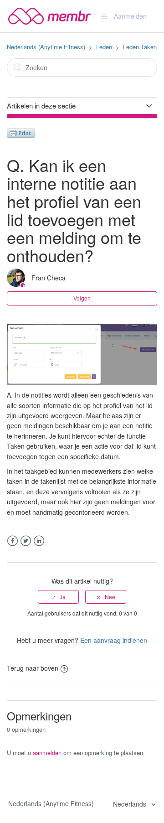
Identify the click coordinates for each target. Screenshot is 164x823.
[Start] (49, 15)
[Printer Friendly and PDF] (21, 132)
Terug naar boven (32, 668)
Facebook (12, 541)
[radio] (58, 597)
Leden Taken (140, 46)
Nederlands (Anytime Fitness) (46, 46)
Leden (104, 46)
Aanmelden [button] (130, 16)
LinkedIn (39, 541)
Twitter (25, 541)
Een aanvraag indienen (113, 640)
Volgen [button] (82, 298)
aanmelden (47, 752)
